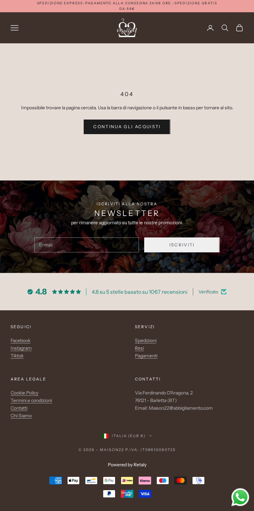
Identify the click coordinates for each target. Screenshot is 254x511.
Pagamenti (146, 356)
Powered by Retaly (127, 465)
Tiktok (17, 356)
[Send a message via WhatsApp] (240, 497)
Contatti (19, 408)
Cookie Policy (24, 393)
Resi (139, 348)
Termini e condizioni (31, 400)
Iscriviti (182, 244)
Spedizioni (145, 340)
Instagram (21, 348)
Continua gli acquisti (126, 126)
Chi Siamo (21, 416)
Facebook (20, 340)
